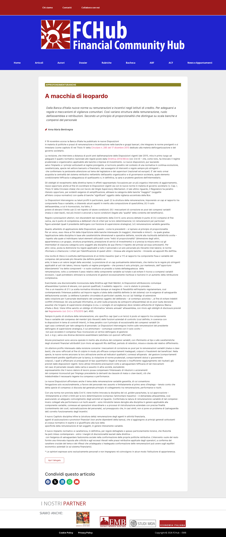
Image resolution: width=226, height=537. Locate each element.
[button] (48, 482)
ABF (152, 62)
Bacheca (130, 62)
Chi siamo (47, 7)
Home (17, 62)
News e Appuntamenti (199, 62)
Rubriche (106, 62)
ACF (171, 62)
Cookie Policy (66, 532)
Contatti (67, 7)
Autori (61, 62)
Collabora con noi (90, 7)
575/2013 (78, 311)
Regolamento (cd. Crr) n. (61, 311)
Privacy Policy (85, 532)
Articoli (39, 62)
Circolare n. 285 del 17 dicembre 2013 (110, 147)
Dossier (83, 62)
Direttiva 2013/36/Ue (118, 158)
